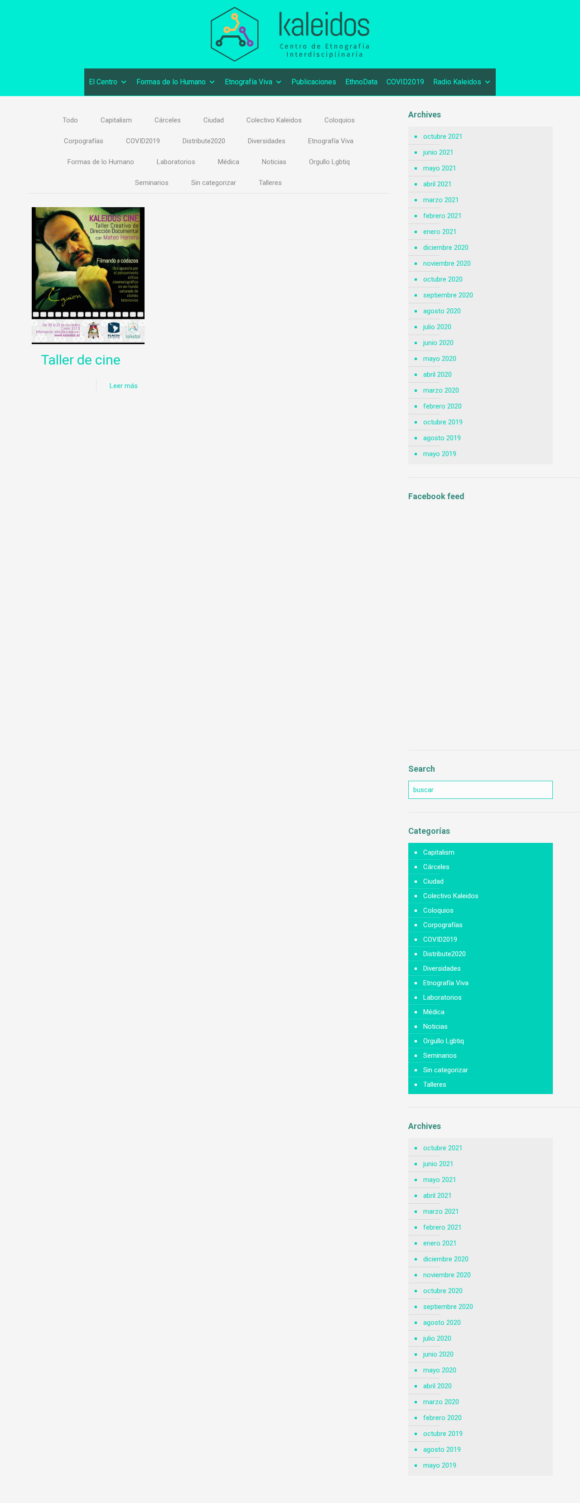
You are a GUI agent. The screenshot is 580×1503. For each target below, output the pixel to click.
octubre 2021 (443, 136)
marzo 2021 (441, 200)
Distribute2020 (204, 141)
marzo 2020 (441, 390)
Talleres (270, 183)
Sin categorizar (213, 183)
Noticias (274, 162)
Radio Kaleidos (457, 82)
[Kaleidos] (290, 34)
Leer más (124, 386)
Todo (70, 120)
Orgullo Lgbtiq (329, 162)
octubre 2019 (443, 422)
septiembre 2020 (448, 295)
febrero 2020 (442, 406)
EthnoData (361, 82)
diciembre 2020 (446, 247)
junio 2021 (438, 152)
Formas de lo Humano (171, 82)
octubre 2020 (443, 279)
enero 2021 (440, 232)
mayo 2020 (439, 359)
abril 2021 (437, 184)
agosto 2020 (442, 311)
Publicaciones (313, 82)
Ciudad (213, 120)
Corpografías (83, 141)
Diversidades (266, 141)
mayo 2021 (439, 168)
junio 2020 (438, 343)
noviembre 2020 (447, 263)
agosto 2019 (442, 438)
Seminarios (152, 183)
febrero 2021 (442, 216)
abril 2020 (437, 374)
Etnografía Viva (248, 82)
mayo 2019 (439, 454)
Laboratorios (176, 162)
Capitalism (116, 120)
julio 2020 (437, 327)
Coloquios (339, 120)
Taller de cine (81, 360)
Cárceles (168, 120)
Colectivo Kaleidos (274, 120)
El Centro (103, 82)
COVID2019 (405, 82)
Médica (228, 162)
